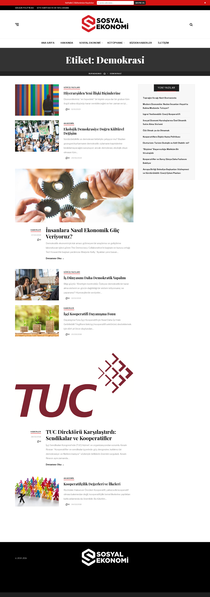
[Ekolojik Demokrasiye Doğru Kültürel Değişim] (37, 136)
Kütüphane (115, 42)
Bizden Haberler (141, 42)
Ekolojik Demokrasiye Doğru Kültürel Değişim (94, 131)
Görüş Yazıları (72, 87)
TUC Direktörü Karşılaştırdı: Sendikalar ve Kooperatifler (81, 435)
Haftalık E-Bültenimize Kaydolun (79, 3)
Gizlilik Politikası (24, 8)
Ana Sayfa (47, 42)
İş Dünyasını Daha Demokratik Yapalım (95, 277)
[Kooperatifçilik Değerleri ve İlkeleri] (37, 491)
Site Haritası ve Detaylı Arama (53, 8)
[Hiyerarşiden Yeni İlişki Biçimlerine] (37, 100)
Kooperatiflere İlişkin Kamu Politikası (161, 137)
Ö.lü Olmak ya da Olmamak (156, 130)
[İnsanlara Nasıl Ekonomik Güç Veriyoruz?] (74, 195)
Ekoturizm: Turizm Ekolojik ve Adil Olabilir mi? (166, 143)
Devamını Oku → (55, 258)
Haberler (36, 230)
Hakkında (67, 42)
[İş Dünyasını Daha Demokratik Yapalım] (37, 284)
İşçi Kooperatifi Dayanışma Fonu (90, 314)
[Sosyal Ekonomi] (105, 24)
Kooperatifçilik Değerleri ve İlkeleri (92, 484)
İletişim (163, 42)
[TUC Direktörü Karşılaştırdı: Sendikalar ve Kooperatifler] (74, 384)
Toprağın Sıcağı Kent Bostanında (159, 98)
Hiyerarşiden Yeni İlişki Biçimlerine (92, 93)
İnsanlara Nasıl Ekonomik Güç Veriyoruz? (82, 233)
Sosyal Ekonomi (90, 42)
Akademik (69, 123)
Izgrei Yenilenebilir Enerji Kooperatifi (161, 114)
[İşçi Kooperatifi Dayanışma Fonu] (37, 320)
